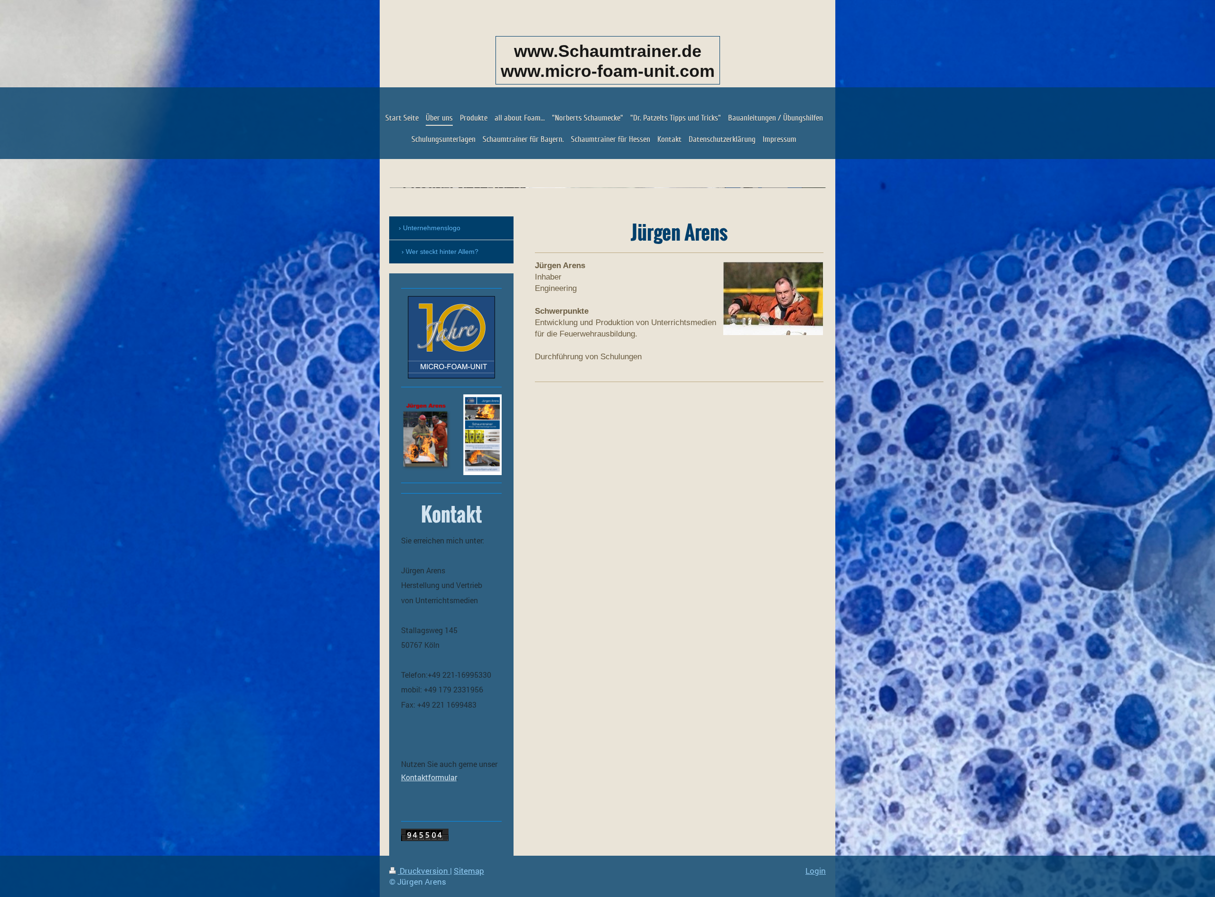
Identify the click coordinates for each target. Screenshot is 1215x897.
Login (815, 870)
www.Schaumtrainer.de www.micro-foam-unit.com (608, 61)
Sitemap (469, 870)
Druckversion (424, 870)
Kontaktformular (429, 777)
